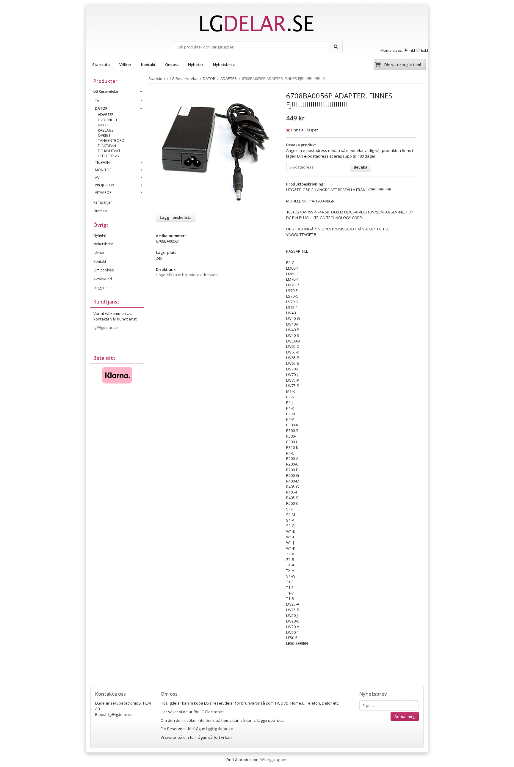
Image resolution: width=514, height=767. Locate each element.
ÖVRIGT (104, 135)
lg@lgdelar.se (106, 327)
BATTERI (105, 125)
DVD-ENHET (107, 119)
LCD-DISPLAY (109, 155)
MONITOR (103, 169)
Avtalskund (102, 279)
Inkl (412, 50)
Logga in (100, 287)
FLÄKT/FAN (107, 145)
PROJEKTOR (104, 185)
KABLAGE (105, 130)
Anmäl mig (404, 716)
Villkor (125, 64)
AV (97, 177)
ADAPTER (106, 114)
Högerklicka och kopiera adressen (187, 274)
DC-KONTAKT (109, 150)
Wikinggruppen (274, 759)
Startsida (101, 64)
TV (97, 100)
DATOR (101, 108)
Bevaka (360, 167)
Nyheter (195, 64)
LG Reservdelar (106, 91)
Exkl (424, 50)
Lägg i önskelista (176, 217)
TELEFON (102, 162)
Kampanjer (102, 202)
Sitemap (100, 210)
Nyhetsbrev (224, 64)
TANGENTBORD (111, 140)
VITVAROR (103, 192)
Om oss (171, 64)
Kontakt (148, 64)
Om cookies (103, 270)
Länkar (99, 252)
